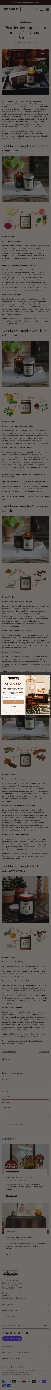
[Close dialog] (48, 676)
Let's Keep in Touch (13, 702)
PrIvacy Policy (11, 712)
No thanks (13, 706)
